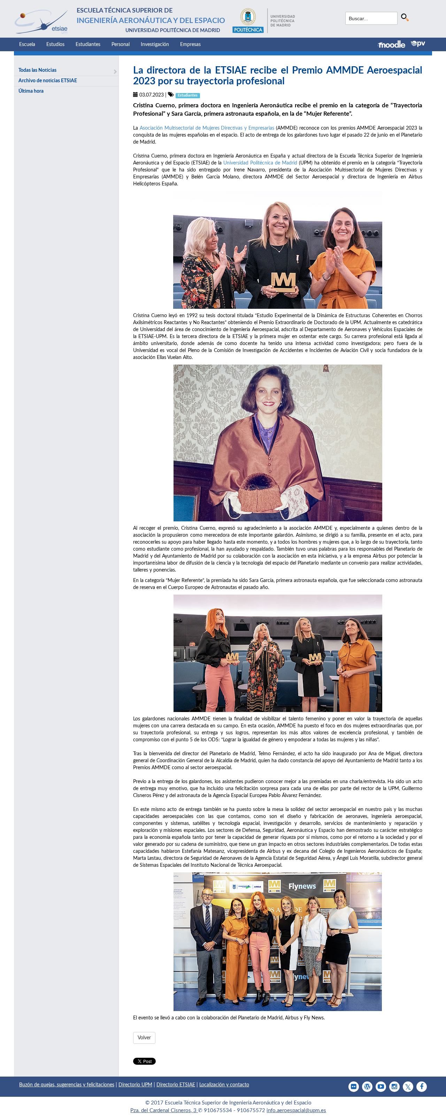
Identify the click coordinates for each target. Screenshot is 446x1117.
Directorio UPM (135, 1084)
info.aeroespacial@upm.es (296, 1110)
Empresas (190, 44)
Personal (121, 44)
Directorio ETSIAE (175, 1084)
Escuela (27, 44)
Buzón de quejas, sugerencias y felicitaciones (66, 1084)
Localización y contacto (224, 1084)
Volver (144, 1037)
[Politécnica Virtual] (418, 43)
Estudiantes (88, 44)
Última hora (31, 91)
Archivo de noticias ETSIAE (47, 80)
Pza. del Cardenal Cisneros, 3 (164, 1110)
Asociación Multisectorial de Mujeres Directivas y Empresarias (207, 128)
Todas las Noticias (37, 70)
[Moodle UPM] (394, 45)
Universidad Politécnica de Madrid (261, 163)
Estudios (55, 44)
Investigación (155, 44)
